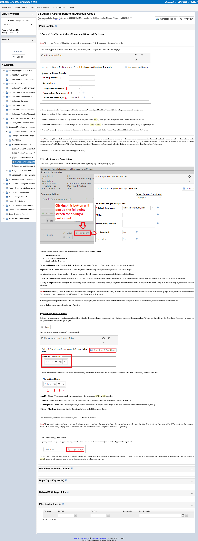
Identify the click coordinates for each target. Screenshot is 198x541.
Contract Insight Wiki (99, 538)
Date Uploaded (144, 511)
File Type (94, 511)
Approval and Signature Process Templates (32, 166)
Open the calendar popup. (183, 515)
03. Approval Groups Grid (25, 158)
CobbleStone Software (82, 538)
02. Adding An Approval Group (27, 153)
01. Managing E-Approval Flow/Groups (30, 149)
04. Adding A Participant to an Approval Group (33, 162)
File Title (61, 511)
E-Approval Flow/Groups (56, 20)
